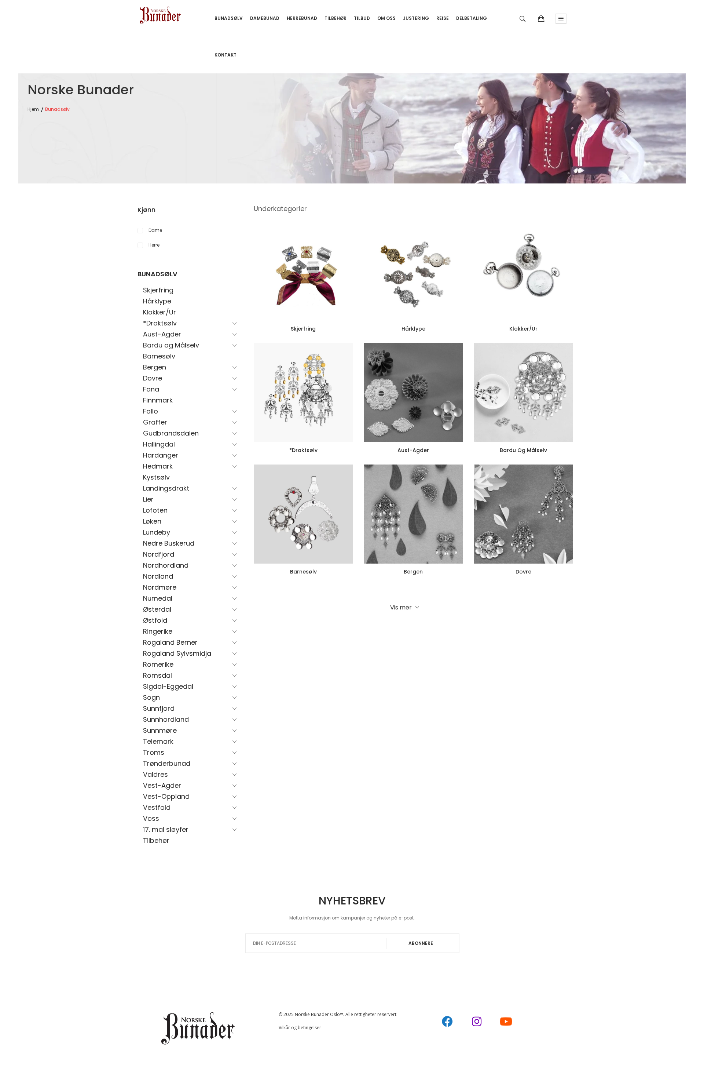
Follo (150, 411)
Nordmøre (159, 587)
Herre (154, 245)
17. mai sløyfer (165, 829)
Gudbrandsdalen (171, 433)
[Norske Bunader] (160, 12)
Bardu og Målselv (171, 345)
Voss (151, 818)
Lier (148, 499)
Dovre (152, 378)
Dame (155, 230)
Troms (153, 752)
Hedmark (158, 466)
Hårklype (157, 301)
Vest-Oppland (166, 796)
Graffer (155, 422)
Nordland (158, 576)
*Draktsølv (160, 323)
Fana (151, 389)
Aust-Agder (162, 334)
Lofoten (155, 510)
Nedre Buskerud (168, 543)
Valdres (155, 774)
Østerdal (157, 609)
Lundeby (156, 532)
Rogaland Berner (170, 642)
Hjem (33, 109)
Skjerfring (158, 290)
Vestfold (156, 807)
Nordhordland (165, 565)
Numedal (157, 598)
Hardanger (160, 455)
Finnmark (158, 400)
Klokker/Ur (159, 312)
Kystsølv (156, 477)
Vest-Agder (162, 785)
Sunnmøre (160, 730)
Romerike (158, 664)
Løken (152, 521)
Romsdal (157, 675)
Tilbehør (156, 840)
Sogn (151, 697)
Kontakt (225, 55)
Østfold (155, 620)
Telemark (158, 741)
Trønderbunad (166, 763)
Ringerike (157, 631)
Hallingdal (159, 444)
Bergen (154, 367)
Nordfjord (158, 554)
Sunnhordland (166, 719)
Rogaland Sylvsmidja (177, 653)
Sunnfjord (159, 708)
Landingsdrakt (166, 488)
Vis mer (401, 607)
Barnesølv (159, 356)
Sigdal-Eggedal (168, 686)
